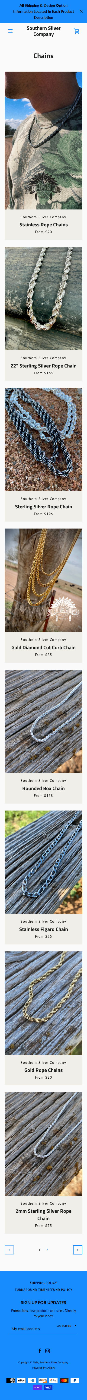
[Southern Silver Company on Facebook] (39, 1350)
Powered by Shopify (43, 1367)
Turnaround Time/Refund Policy (43, 1290)
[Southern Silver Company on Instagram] (47, 1350)
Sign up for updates (43, 1302)
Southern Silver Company (44, 31)
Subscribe (64, 1325)
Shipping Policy (43, 1283)
